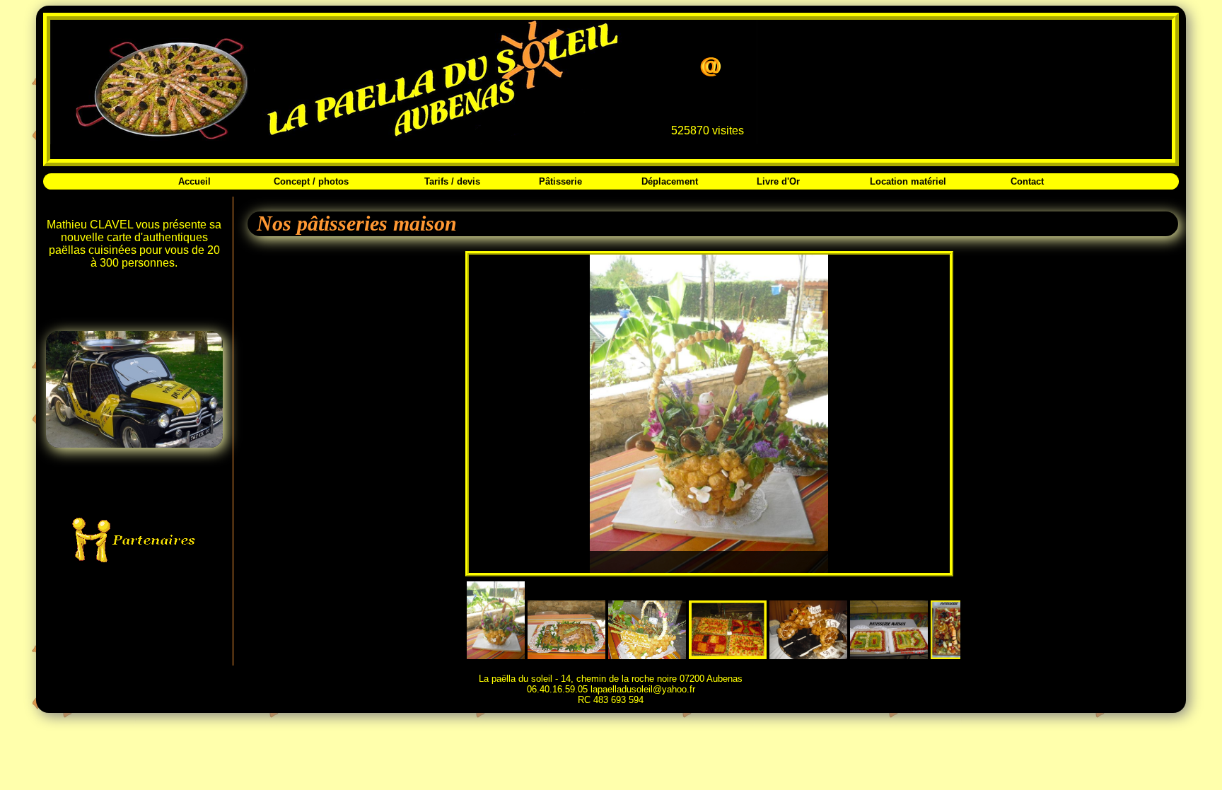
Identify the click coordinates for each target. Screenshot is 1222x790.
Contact (1027, 181)
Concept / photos (311, 181)
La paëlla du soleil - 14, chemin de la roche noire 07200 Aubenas (611, 678)
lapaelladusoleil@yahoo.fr (642, 689)
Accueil (194, 181)
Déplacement (669, 181)
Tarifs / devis (452, 181)
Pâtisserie (560, 181)
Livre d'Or (778, 181)
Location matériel (908, 181)
